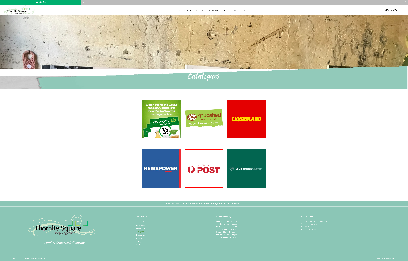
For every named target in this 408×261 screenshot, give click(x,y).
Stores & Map (188, 10)
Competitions (141, 235)
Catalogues (140, 232)
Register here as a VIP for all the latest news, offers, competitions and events (204, 203)
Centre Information (229, 10)
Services (139, 238)
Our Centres (140, 245)
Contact (243, 10)
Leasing (138, 241)
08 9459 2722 (388, 10)
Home (178, 10)
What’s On (199, 10)
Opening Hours (213, 10)
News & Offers (141, 228)
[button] (84, 2)
